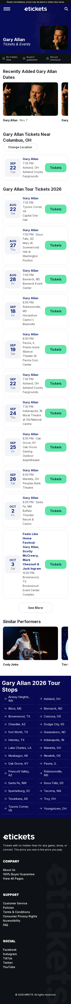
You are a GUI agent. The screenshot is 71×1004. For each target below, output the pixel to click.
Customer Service (15, 903)
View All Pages (13, 878)
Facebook (10, 949)
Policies (8, 907)
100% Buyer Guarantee (19, 874)
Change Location (20, 147)
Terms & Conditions (16, 912)
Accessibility (11, 920)
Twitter (8, 962)
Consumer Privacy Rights (20, 916)
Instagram (10, 954)
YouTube (9, 967)
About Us (9, 870)
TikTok (7, 958)
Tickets (56, 168)
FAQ (5, 925)
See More (35, 608)
